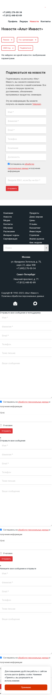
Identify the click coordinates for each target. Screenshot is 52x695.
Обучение (8, 228)
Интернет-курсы (11, 235)
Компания (8, 213)
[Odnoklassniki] (20, 304)
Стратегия (34, 235)
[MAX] (35, 303)
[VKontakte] (25, 304)
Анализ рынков (36, 239)
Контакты (46, 21)
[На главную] (13, 6)
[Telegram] (29, 304)
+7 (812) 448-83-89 (12, 15)
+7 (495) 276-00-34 (12, 12)
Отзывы (33, 224)
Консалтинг (34, 228)
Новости (34, 21)
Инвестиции (35, 231)
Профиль (12, 21)
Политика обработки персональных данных (22, 296)
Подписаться (25, 48)
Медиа (6, 220)
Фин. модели (35, 242)
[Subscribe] (15, 304)
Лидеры (23, 21)
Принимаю (26, 687)
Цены (32, 220)
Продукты (34, 213)
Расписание (9, 231)
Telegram (36, 104)
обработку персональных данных (33, 402)
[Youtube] (40, 304)
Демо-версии (36, 217)
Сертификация (10, 239)
